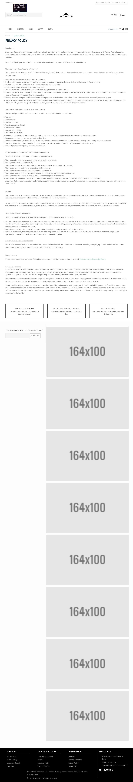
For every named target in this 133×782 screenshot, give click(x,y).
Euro (15, 9)
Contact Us (72, 766)
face (101, 775)
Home (7, 36)
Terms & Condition (75, 760)
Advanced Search (13, 763)
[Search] (40, 15)
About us (71, 757)
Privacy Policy (73, 763)
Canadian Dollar (19, 7)
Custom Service (43, 766)
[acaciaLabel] (126, 30)
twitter (111, 775)
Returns (40, 760)
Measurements (43, 763)
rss (106, 775)
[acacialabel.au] (120, 30)
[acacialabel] (123, 30)
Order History (12, 760)
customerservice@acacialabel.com (93, 259)
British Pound (19, 5)
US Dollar (17, 11)
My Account (100, 3)
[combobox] (22, 15)
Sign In (107, 3)
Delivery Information (45, 757)
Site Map (10, 766)
